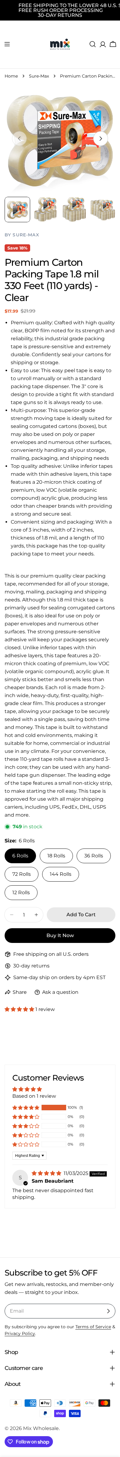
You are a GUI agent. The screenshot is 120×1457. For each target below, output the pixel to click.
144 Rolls (60, 874)
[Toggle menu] (7, 44)
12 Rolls (21, 892)
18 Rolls (56, 856)
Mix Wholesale (41, 1428)
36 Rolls (93, 856)
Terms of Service (93, 1326)
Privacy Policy (20, 1333)
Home (11, 76)
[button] (20, 1009)
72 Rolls (21, 874)
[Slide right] (100, 138)
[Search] (92, 44)
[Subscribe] (108, 1311)
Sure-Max (39, 76)
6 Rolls (20, 856)
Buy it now (60, 935)
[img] (47, 1173)
